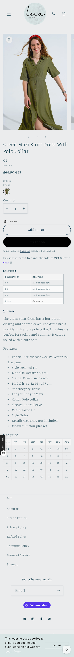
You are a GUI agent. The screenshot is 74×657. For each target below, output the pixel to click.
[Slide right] (45, 137)
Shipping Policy (18, 546)
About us (13, 508)
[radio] (6, 191)
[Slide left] (28, 137)
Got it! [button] (57, 645)
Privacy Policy (17, 527)
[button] (8, 13)
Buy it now (37, 242)
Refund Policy (17, 536)
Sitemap (12, 564)
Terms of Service (18, 555)
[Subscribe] (58, 591)
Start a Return (17, 518)
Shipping (25, 251)
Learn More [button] (13, 651)
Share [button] (11, 311)
